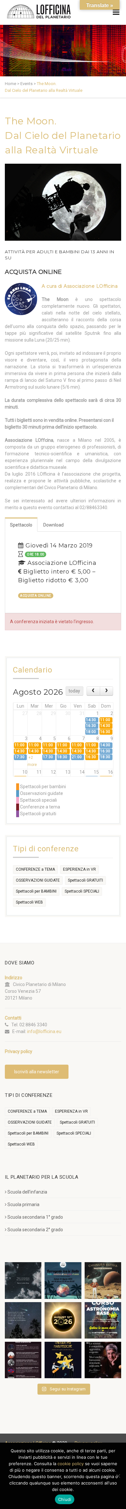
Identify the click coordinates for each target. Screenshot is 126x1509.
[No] (118, 1476)
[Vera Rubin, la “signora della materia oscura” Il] (103, 1360)
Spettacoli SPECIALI (82, 891)
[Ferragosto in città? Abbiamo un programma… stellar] (63, 1280)
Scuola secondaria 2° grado (35, 1229)
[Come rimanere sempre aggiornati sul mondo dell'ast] (23, 1360)
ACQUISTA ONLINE (33, 272)
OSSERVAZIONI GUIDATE (38, 880)
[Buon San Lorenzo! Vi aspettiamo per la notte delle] (23, 1320)
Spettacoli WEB (29, 902)
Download (53, 524)
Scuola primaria (23, 1204)
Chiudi (64, 1499)
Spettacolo (21, 524)
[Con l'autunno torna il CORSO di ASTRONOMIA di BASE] (103, 1320)
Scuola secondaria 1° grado (35, 1217)
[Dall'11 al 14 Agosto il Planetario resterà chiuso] (103, 1280)
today (74, 690)
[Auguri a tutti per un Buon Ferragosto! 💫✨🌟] (23, 1280)
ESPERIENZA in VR (79, 869)
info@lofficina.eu (44, 1031)
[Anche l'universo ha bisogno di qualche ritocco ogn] (63, 1360)
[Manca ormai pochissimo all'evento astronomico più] (63, 1320)
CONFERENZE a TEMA (35, 869)
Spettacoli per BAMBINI (36, 891)
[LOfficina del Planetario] (38, 11)
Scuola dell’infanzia (27, 1192)
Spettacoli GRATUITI (85, 880)
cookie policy (71, 1463)
